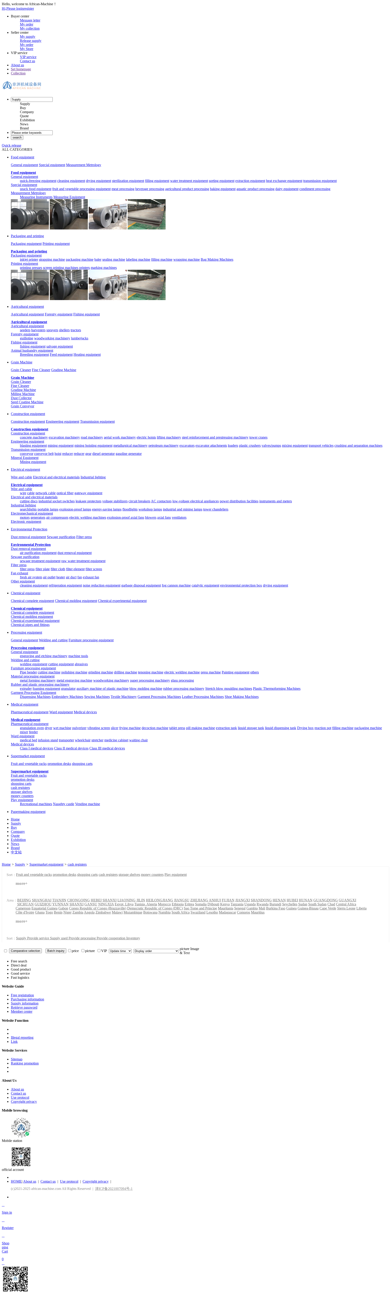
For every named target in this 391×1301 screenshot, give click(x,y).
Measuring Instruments (36, 197)
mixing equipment (295, 445)
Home (6, 864)
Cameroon (23, 908)
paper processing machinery (150, 680)
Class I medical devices (36, 748)
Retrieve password (24, 1007)
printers (84, 268)
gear (88, 454)
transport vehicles (321, 445)
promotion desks (59, 764)
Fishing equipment (86, 314)
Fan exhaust (19, 573)
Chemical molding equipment (76, 601)
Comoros (243, 912)
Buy (23, 108)
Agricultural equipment (27, 306)
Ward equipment (61, 712)
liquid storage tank (251, 728)
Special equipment (52, 165)
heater (60, 577)
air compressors (57, 517)
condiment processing (314, 189)
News (24, 124)
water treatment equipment (189, 181)
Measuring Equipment (69, 197)
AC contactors (161, 501)
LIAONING (126, 900)
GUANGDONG (325, 900)
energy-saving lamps (107, 509)
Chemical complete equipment (32, 601)
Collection (18, 73)
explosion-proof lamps (75, 509)
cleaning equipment (71, 181)
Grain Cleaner (21, 370)
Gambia (252, 908)
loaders (233, 445)
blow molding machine (145, 688)
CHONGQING (78, 900)
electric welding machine (182, 672)
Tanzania (237, 904)
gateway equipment (88, 493)
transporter (66, 740)
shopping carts (82, 764)
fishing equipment (32, 346)
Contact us (27, 61)
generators (38, 517)
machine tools (78, 656)
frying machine (130, 728)
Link (14, 1041)
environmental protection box (241, 585)
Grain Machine (21, 362)
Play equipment (22, 800)
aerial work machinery (120, 437)
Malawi (117, 912)
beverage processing (149, 189)
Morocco (164, 904)
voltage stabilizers (115, 501)
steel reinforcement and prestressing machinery (215, 437)
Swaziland (198, 912)
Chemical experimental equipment (122, 601)
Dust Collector (21, 398)
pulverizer (79, 728)
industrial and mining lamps (182, 509)
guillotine (26, 338)
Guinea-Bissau (308, 908)
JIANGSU (181, 900)
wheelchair (83, 740)
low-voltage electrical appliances (195, 501)
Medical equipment (24, 704)
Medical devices (85, 712)
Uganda (250, 904)
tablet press (177, 728)
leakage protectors (88, 501)
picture (184, 949)
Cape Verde (327, 908)
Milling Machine (23, 394)
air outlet (49, 577)
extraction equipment (250, 181)
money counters (22, 796)
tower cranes (258, 437)
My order (26, 24)
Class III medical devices (107, 748)
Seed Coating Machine (27, 402)
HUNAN (305, 900)
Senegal (240, 908)
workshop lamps (150, 509)
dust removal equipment (74, 553)
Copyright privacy (24, 1101)
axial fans (164, 517)
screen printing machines (60, 268)
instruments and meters (275, 501)
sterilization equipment (128, 181)
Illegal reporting (22, 1037)
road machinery (92, 437)
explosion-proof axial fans (125, 517)
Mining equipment (33, 462)
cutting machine (49, 672)
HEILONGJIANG (159, 900)
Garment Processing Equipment (33, 693)
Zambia (77, 912)
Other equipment (23, 581)
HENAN (279, 900)
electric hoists (146, 437)
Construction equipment (28, 414)
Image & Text (189, 951)
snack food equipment (35, 189)
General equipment (24, 165)
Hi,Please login (13, 8)
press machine (211, 672)
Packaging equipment (26, 244)
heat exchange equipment (284, 181)
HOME (16, 1181)
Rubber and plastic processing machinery (40, 684)
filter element (75, 569)
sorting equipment (221, 181)
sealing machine (113, 259)
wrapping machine (186, 259)
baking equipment (223, 189)
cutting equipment (61, 664)
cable (31, 493)
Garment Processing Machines (159, 697)
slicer (114, 728)
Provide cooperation (111, 938)
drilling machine (125, 672)
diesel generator (103, 454)
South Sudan (317, 904)
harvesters (38, 330)
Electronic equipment (26, 521)
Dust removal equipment (28, 537)
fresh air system (31, 577)
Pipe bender (28, 672)
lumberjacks (79, 338)
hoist (58, 454)
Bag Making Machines (217, 259)
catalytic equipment (205, 585)
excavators (187, 445)
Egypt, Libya (124, 904)
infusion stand (48, 740)
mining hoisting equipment (93, 445)
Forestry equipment (58, 314)
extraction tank (226, 728)
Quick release (11, 145)
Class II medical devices (71, 748)
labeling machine (138, 259)
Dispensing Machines (35, 697)
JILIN (140, 900)
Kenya (225, 904)
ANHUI (215, 900)
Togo (49, 912)
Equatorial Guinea (44, 908)
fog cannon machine (176, 585)
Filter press (84, 537)
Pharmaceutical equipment (29, 712)
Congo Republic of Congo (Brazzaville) (97, 908)
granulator (68, 688)
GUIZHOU (43, 904)
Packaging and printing (27, 236)
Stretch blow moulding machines (228, 688)
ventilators (179, 517)
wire (23, 493)
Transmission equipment (97, 421)
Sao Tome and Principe (200, 908)
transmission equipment (320, 181)
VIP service (28, 57)
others (254, 672)
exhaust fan (91, 577)
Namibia (164, 912)
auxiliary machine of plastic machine (102, 688)
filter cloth (58, 569)
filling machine (161, 259)
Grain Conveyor (22, 406)
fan (79, 577)
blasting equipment (33, 445)
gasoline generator (129, 454)
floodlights (130, 509)
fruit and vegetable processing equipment (81, 189)
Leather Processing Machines (203, 697)
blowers (150, 517)
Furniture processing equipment (91, 640)
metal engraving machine (74, 680)
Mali (262, 908)
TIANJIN (59, 900)
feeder (33, 732)
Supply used (59, 938)
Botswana (150, 912)
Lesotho (212, 912)
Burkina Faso (275, 908)
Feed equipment (61, 354)
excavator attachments (211, 445)
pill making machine (200, 728)
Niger (67, 912)
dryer (48, 728)
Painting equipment (235, 672)
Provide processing (83, 938)
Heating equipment (87, 354)
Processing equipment (26, 632)
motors (25, 517)
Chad (331, 904)
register (29, 8)
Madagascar (227, 912)
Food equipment (22, 157)
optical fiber (65, 493)
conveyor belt (44, 454)
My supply (27, 36)
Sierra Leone (346, 908)
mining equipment (61, 445)
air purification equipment (38, 553)
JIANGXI (242, 900)
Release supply (30, 41)
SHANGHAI (41, 900)
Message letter (30, 20)
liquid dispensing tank (280, 728)
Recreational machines (36, 804)
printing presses (31, 268)
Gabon (63, 908)
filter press (27, 569)
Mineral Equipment (24, 458)
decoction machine (155, 728)
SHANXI (110, 900)
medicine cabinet (116, 740)
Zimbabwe (103, 912)
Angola (89, 912)
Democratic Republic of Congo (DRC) (155, 908)
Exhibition (27, 120)
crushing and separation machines (358, 445)
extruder (26, 688)
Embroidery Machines (67, 697)
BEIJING (24, 900)
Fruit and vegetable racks (29, 764)
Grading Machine (63, 370)
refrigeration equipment (65, 585)
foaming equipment (46, 688)
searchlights (28, 509)
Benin (58, 912)
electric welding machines (87, 517)
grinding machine (100, 672)
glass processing (182, 680)
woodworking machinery (52, 338)
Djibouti (213, 904)
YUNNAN (60, 904)
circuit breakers (139, 501)
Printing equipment (56, 244)
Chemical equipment (25, 593)
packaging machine (79, 259)
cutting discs (29, 501)
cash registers (20, 788)
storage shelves (21, 792)
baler (97, 259)
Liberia (361, 908)
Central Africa (346, 904)
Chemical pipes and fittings (30, 625)
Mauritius (258, 912)
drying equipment (98, 181)
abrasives (81, 664)
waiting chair (138, 740)
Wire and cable (21, 477)
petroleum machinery (163, 445)
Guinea (291, 908)
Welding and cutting (53, 640)
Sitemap (16, 1059)
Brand (24, 128)
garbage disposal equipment (141, 585)
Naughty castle (63, 804)
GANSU (90, 904)
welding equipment (33, 664)
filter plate (43, 569)
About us (17, 65)
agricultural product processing (187, 189)
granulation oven (32, 728)
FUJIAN (228, 900)
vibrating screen (98, 728)
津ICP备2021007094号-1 (114, 1189)
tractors (76, 330)
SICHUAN (25, 904)
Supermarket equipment (28, 756)
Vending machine (87, 804)
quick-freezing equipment (38, 181)
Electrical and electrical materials (56, 477)
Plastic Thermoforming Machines (276, 688)
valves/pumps (271, 445)
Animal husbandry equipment (32, 350)
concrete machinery (34, 437)
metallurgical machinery (130, 445)
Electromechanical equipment (32, 513)
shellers (64, 330)
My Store (26, 49)
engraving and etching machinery (43, 656)
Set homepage (21, 69)
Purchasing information (27, 999)
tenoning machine (150, 672)
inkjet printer (29, 259)
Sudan (302, 904)
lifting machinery (169, 437)
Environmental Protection (29, 529)
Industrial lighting (93, 477)
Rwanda (263, 904)
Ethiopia (178, 904)
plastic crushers (250, 445)
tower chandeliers (215, 509)
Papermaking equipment (28, 812)
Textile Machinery (124, 697)
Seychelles (289, 904)
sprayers (52, 330)
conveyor (26, 454)
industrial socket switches (56, 501)
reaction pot (323, 728)
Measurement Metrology (83, 165)
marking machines (104, 268)
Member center (21, 1011)
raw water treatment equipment (83, 561)
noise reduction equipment (101, 585)
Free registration (22, 995)
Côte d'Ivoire (25, 912)
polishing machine (74, 672)
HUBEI (292, 900)
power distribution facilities (239, 501)
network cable (46, 493)
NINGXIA (106, 904)
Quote (24, 116)
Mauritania (225, 908)
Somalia (201, 904)
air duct (71, 577)
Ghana (40, 912)
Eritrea (189, 904)
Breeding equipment (34, 354)
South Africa (181, 912)
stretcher (97, 740)
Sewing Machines (97, 697)
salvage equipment (59, 346)
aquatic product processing (255, 189)
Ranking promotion (25, 1063)
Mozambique (133, 912)
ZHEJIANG (199, 900)
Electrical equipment (25, 469)
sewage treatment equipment (40, 561)
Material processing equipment (33, 676)
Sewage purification (61, 537)
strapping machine (52, 259)
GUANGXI (347, 900)
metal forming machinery (38, 680)
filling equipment (157, 181)
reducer (67, 454)
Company (27, 112)
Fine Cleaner (41, 370)
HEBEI (96, 900)
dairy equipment (286, 189)
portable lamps (48, 509)
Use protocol (20, 1097)
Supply (25, 104)
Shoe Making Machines (242, 697)
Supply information (24, 1003)
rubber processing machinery (183, 688)
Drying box (305, 728)
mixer (24, 732)
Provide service (38, 938)
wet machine (62, 728)
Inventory (133, 938)
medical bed (28, 740)
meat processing (123, 189)
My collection (30, 28)
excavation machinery (64, 437)
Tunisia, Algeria (145, 904)
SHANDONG (261, 900)
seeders (25, 330)
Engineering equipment (62, 421)
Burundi (275, 904)
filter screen (94, 569)
